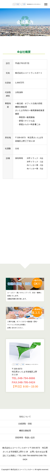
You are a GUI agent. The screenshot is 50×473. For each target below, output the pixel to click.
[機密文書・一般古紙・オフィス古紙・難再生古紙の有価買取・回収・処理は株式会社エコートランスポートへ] (26, 4)
